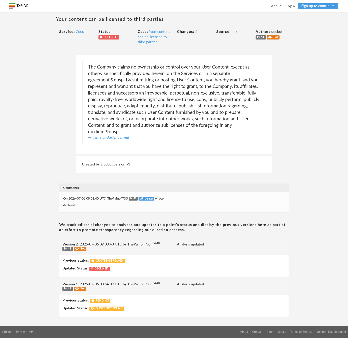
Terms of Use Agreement (111, 137)
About (276, 6)
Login (290, 6)
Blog (269, 331)
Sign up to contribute (318, 6)
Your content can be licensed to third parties (154, 37)
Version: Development (331, 331)
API (31, 331)
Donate (281, 331)
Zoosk (81, 32)
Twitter (20, 331)
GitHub (6, 331)
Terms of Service (301, 331)
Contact (257, 331)
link (234, 32)
